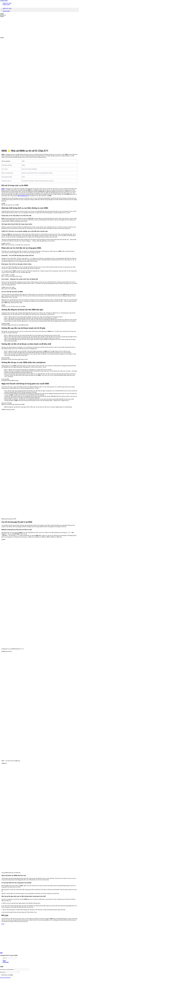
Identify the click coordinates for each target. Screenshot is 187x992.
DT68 (2, 924)
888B (4, 960)
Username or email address (7, 969)
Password (3, 972)
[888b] (4, 0)
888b (1, 952)
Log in (11, 975)
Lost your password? (5, 977)
